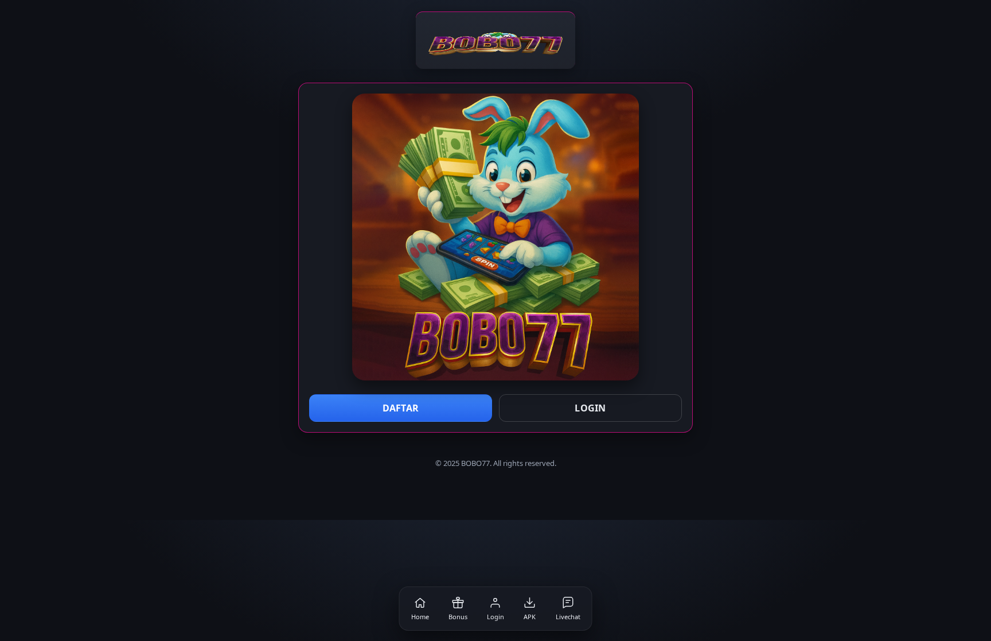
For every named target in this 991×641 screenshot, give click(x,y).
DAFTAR (401, 408)
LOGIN (590, 408)
